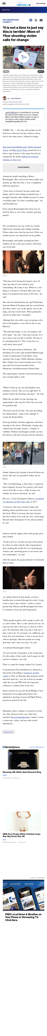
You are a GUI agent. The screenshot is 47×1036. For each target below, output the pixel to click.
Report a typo (8, 732)
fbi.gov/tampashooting (20, 717)
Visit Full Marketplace (36, 747)
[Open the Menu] (4, 3)
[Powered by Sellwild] (41, 878)
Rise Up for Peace (20, 150)
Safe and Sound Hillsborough (15, 147)
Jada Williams (15, 98)
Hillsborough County (11, 21)
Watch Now (40, 3)
